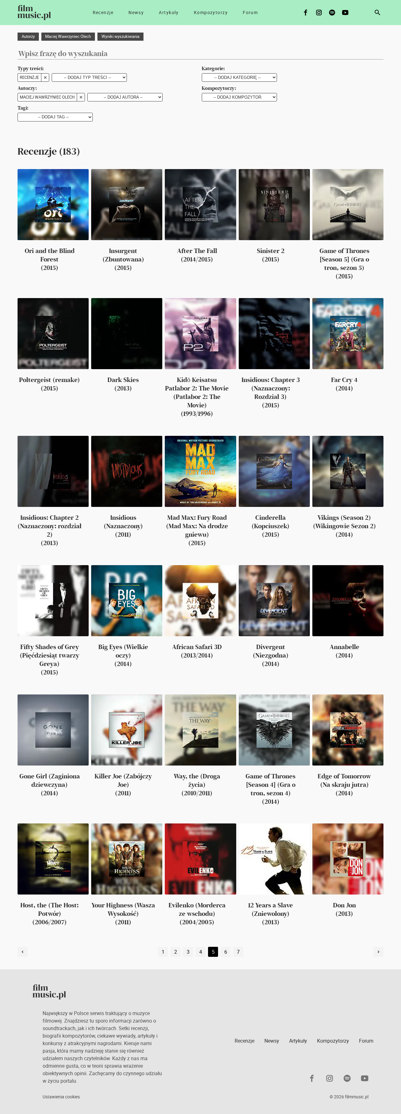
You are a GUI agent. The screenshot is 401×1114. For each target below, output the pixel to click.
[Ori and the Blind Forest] (53, 204)
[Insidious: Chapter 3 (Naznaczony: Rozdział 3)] (274, 333)
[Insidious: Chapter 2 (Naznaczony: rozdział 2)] (53, 471)
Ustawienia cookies (61, 1097)
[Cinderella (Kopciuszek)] (274, 471)
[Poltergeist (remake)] (53, 333)
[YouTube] (345, 12)
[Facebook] (306, 12)
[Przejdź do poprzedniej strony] (23, 952)
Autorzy (28, 36)
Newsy (136, 12)
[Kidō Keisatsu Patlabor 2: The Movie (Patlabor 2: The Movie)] (200, 333)
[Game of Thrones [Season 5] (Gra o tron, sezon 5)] (347, 204)
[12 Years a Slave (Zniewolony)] (274, 859)
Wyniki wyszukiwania (120, 36)
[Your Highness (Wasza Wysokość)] (126, 859)
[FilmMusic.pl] (34, 12)
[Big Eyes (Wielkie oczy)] (126, 600)
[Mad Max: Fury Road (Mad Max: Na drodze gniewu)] (200, 471)
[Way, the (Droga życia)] (200, 730)
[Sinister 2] (274, 204)
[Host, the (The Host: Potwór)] (53, 859)
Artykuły (169, 12)
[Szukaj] (377, 12)
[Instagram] (319, 12)
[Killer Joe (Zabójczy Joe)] (126, 730)
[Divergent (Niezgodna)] (274, 600)
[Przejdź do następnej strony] (378, 952)
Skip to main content (9, 5)
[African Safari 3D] (200, 600)
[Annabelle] (347, 600)
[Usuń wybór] (45, 78)
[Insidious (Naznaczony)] (126, 471)
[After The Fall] (200, 204)
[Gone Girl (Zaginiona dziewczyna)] (53, 730)
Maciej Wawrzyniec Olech (68, 36)
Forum (250, 12)
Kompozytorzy (211, 12)
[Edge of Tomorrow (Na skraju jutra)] (347, 730)
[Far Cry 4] (347, 333)
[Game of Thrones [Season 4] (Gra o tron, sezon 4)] (274, 730)
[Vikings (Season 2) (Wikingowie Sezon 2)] (347, 471)
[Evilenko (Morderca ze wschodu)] (200, 859)
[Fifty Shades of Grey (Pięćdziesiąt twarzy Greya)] (53, 600)
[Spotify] (332, 12)
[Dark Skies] (126, 333)
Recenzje (103, 12)
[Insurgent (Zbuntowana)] (126, 204)
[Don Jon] (347, 859)
